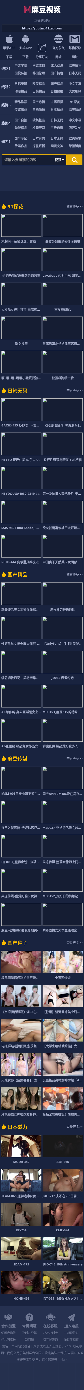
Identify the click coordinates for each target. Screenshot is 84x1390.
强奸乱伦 (75, 127)
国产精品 (57, 83)
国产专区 (21, 138)
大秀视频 (75, 91)
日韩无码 (21, 83)
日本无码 (75, 73)
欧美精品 (38, 83)
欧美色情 (75, 138)
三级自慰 (57, 127)
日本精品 (57, 109)
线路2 (6, 86)
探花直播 (38, 146)
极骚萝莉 (38, 127)
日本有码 (38, 138)
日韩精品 (38, 91)
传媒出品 (21, 109)
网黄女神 (57, 146)
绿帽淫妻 (75, 146)
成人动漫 (57, 65)
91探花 (75, 102)
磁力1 (6, 141)
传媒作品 (21, 146)
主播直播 (57, 102)
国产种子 (17, 942)
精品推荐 (21, 102)
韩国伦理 (38, 73)
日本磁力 (17, 1126)
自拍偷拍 (57, 91)
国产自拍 (21, 120)
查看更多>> (75, 206)
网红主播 (38, 65)
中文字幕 (21, 65)
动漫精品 (21, 91)
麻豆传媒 (17, 758)
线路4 (6, 123)
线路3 (6, 105)
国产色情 (38, 102)
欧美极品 (38, 120)
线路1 (6, 68)
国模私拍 (21, 73)
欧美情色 (75, 65)
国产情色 (57, 73)
